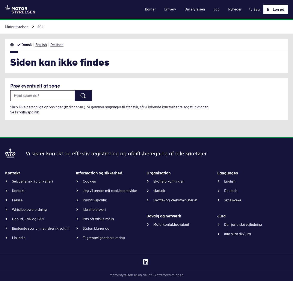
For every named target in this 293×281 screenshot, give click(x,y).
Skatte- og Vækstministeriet (175, 200)
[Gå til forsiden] (20, 9)
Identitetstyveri (94, 209)
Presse (17, 200)
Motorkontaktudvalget (171, 224)
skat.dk (159, 191)
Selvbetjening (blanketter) (32, 181)
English (41, 45)
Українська (232, 200)
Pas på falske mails (98, 219)
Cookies (89, 181)
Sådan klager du (96, 228)
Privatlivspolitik (95, 200)
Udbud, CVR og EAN (28, 219)
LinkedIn (19, 238)
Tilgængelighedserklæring (104, 238)
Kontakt (18, 191)
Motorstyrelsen (17, 27)
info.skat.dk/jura (237, 234)
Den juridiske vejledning (243, 224)
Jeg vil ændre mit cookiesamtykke (110, 191)
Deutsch (56, 45)
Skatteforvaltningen (168, 181)
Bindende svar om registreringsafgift (40, 228)
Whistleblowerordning (29, 209)
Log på (278, 9)
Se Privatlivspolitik (24, 112)
